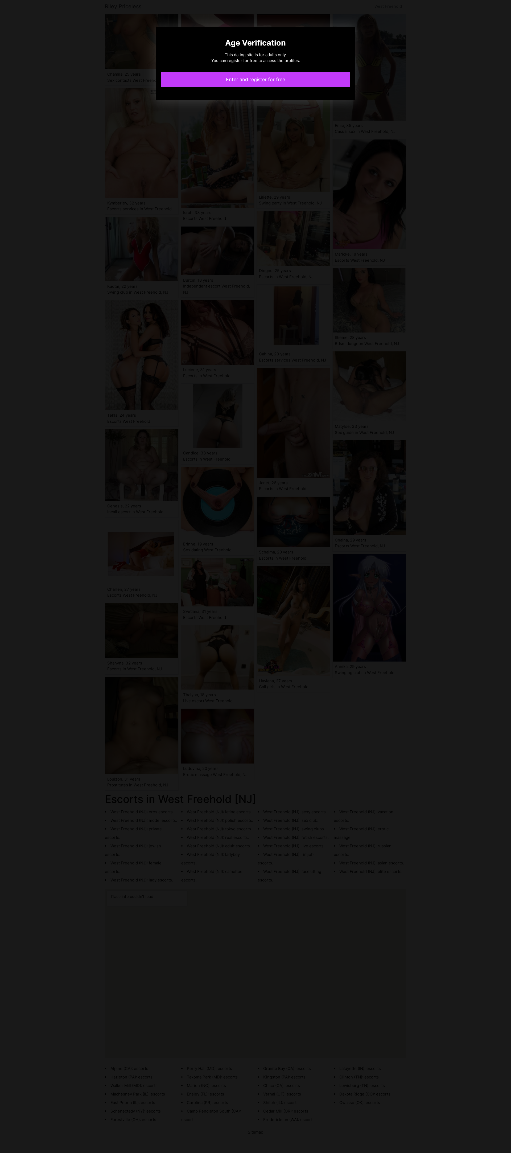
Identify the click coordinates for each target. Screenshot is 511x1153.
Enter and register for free (255, 79)
